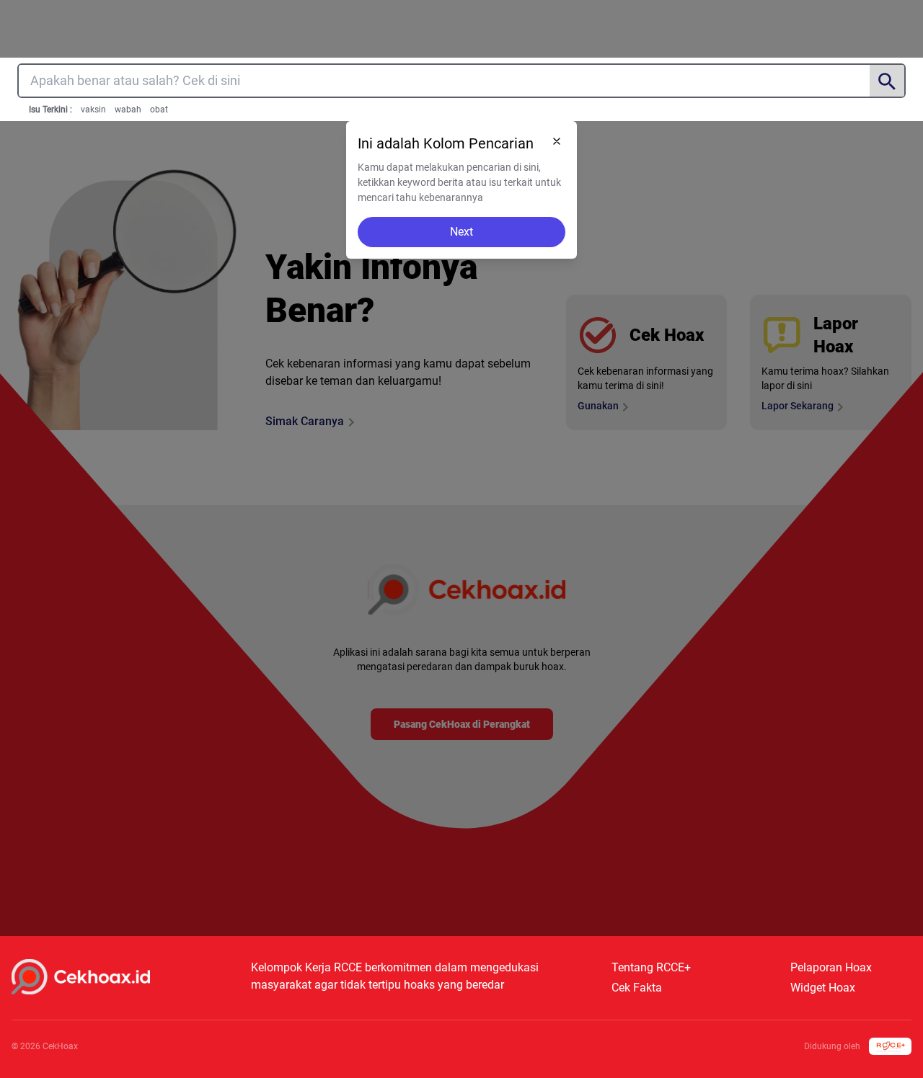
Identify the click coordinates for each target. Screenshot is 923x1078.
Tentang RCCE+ (651, 967)
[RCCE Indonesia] (890, 1046)
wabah (128, 109)
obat (159, 109)
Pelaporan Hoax (831, 967)
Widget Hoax (822, 987)
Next (461, 232)
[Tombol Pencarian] (887, 81)
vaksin (93, 109)
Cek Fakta (636, 987)
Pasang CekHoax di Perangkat (462, 724)
